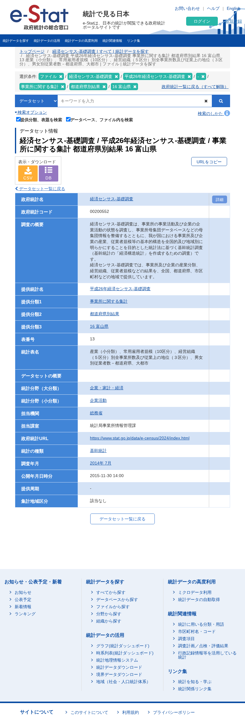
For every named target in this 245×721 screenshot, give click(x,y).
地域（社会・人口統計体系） (123, 682)
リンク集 (133, 40)
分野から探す (108, 614)
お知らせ (23, 592)
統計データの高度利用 (81, 40)
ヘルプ (213, 8)
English (234, 8)
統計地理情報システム (117, 660)
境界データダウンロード (119, 674)
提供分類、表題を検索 (41, 119)
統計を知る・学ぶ (195, 682)
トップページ (32, 51)
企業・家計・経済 (106, 387)
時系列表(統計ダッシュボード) (125, 653)
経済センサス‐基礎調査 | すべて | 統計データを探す (100, 51)
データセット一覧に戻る (41, 189)
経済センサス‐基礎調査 (111, 198)
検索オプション (31, 112)
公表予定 (23, 599)
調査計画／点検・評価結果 (203, 646)
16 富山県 (99, 326)
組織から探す (108, 621)
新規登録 (233, 21)
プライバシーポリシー (174, 712)
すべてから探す (110, 592)
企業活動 (98, 400)
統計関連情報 (112, 40)
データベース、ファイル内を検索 (101, 119)
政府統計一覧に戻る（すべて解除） (195, 86)
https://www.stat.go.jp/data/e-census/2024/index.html (139, 438)
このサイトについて (89, 712)
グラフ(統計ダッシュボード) (122, 646)
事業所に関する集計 (109, 301)
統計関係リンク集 (195, 689)
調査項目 (186, 639)
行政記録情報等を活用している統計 (207, 655)
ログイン (202, 21)
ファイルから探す (113, 607)
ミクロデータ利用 (195, 592)
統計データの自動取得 (199, 599)
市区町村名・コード (197, 631)
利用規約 (130, 712)
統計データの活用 (47, 40)
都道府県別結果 (104, 313)
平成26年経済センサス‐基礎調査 (120, 288)
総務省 (96, 413)
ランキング (25, 614)
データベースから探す (117, 599)
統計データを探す (16, 40)
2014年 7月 (100, 463)
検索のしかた (211, 113)
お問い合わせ (187, 8)
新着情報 (23, 607)
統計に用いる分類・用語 (201, 624)
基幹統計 (98, 450)
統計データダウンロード (119, 667)
